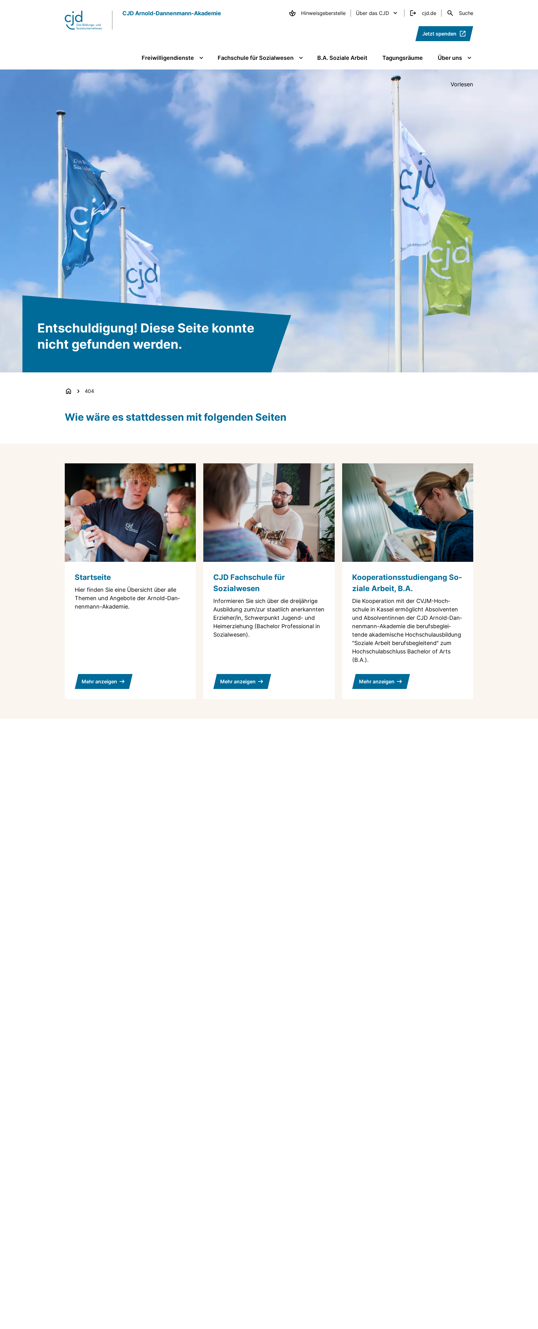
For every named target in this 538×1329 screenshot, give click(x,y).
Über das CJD (372, 13)
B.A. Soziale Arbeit (342, 58)
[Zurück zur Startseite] (68, 391)
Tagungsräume (402, 58)
